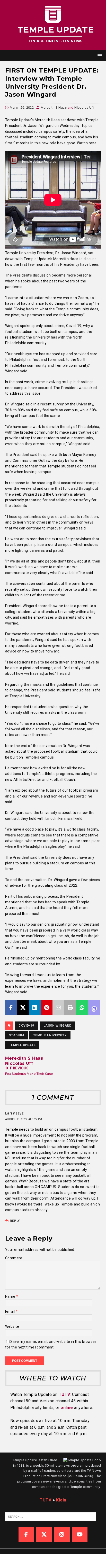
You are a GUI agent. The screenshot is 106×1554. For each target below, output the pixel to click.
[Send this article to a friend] (58, 1007)
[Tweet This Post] (23, 1007)
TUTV (64, 1394)
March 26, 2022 (22, 107)
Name (10, 1296)
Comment (13, 1258)
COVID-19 (26, 1025)
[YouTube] (79, 1534)
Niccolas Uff (84, 107)
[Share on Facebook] (11, 1007)
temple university (50, 1035)
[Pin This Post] (46, 1007)
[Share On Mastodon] (94, 1007)
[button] (99, 55)
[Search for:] (50, 1516)
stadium (16, 1035)
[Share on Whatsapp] (82, 1007)
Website (12, 1326)
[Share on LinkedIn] (35, 1007)
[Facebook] (26, 1534)
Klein (61, 1500)
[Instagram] (62, 1534)
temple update (22, 1045)
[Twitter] (44, 1534)
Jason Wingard (57, 1025)
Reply (15, 1220)
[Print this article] (70, 1007)
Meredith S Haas (54, 107)
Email (10, 1312)
